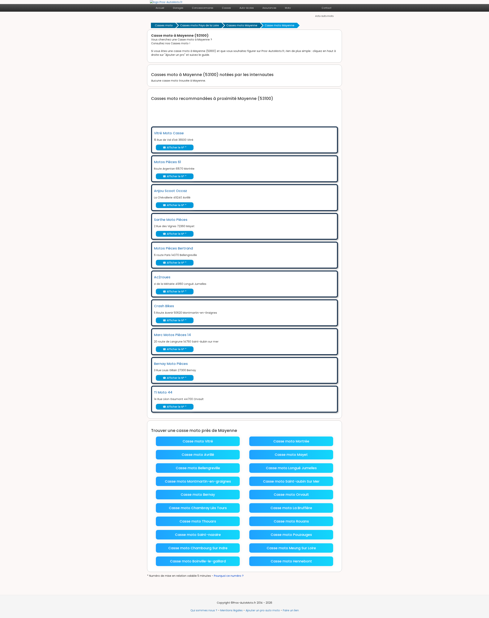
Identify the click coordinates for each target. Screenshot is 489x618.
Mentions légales (231, 610)
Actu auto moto (324, 15)
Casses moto (164, 25)
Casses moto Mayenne (241, 25)
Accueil (160, 8)
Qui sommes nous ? (203, 610)
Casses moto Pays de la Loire (199, 25)
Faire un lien (291, 610)
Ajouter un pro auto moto (263, 610)
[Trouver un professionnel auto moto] (166, 2)
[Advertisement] (220, 111)
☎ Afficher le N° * (174, 147)
